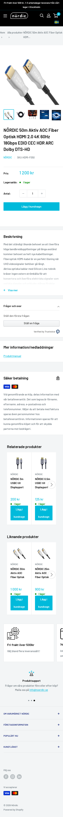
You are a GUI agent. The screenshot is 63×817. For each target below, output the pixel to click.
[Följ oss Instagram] (12, 776)
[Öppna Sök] (42, 16)
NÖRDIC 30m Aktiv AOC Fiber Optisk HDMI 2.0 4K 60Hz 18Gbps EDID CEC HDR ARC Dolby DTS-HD (18, 573)
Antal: (7, 193)
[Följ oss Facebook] (6, 776)
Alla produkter (15, 32)
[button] (31, 306)
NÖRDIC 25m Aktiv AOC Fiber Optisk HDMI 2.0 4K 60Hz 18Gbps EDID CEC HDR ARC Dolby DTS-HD (43, 573)
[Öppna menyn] (5, 15)
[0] (56, 16)
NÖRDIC (8, 157)
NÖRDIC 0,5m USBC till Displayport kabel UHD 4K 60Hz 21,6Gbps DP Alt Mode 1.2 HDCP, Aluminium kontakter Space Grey (43, 483)
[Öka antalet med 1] (42, 193)
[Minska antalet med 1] (23, 193)
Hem (2, 32)
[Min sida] (48, 16)
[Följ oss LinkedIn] (19, 776)
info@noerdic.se (38, 689)
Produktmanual (12, 356)
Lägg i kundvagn (31, 206)
